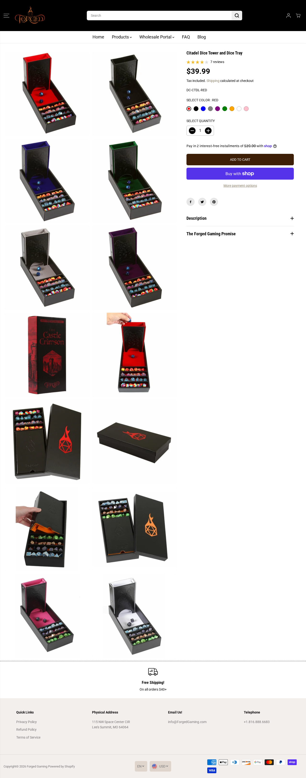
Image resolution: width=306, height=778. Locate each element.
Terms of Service (28, 737)
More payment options (240, 186)
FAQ (186, 36)
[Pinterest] (214, 202)
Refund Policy (26, 729)
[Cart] (298, 15)
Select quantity (200, 121)
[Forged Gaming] (29, 15)
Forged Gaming (37, 766)
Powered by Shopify (61, 766)
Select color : (202, 100)
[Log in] (288, 15)
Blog (201, 36)
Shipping (213, 81)
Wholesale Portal (155, 36)
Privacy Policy (26, 722)
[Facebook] (190, 202)
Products (121, 36)
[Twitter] (202, 202)
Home (98, 36)
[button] (6, 15)
